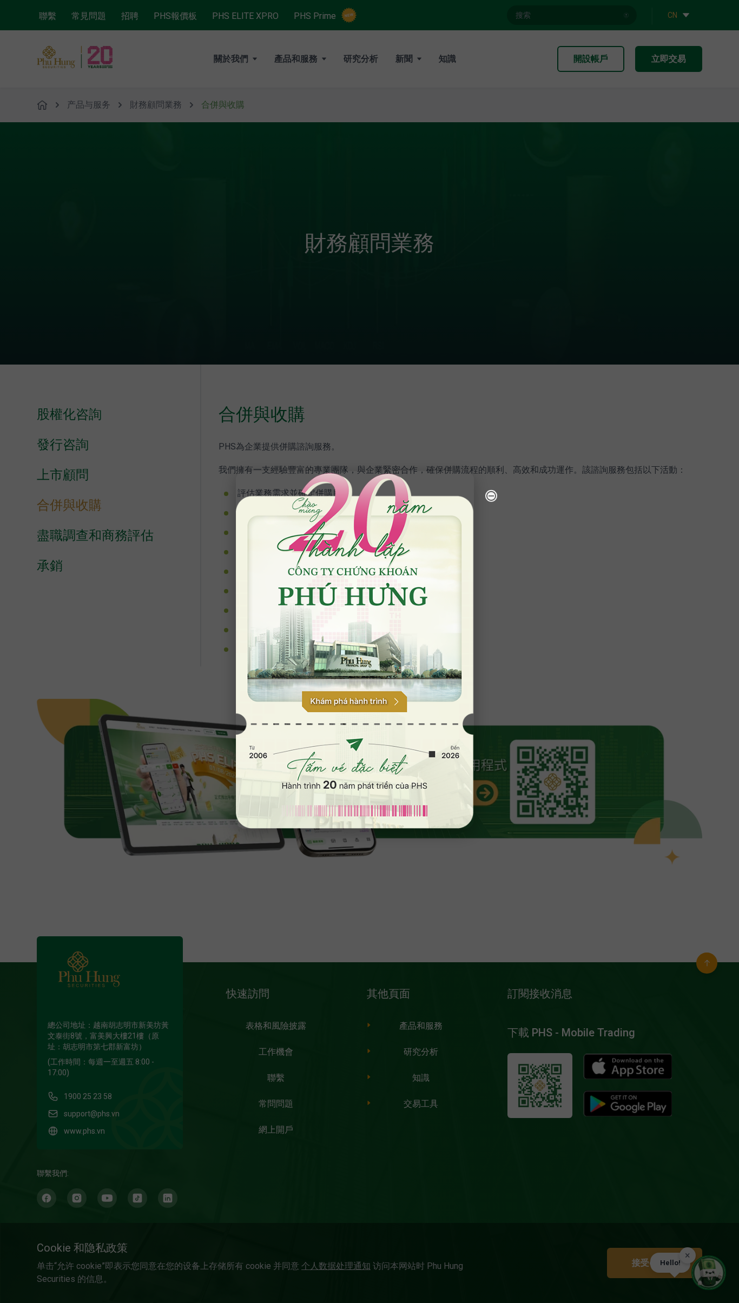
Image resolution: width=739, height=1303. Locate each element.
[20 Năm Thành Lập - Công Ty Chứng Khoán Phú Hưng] (355, 649)
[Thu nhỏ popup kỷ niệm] (491, 495)
